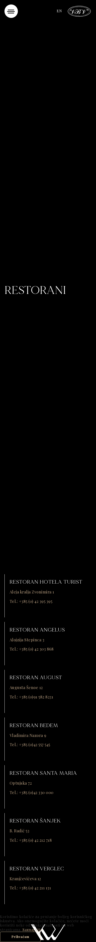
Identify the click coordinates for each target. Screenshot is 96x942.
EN (59, 11)
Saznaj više (32, 929)
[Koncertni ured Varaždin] (79, 10)
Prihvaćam (20, 937)
